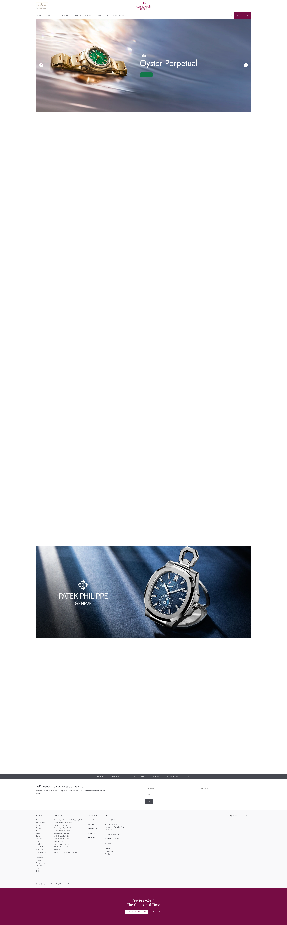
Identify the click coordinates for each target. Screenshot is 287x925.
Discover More (43, 672)
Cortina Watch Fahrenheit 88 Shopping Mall (68, 820)
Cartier (38, 836)
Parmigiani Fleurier (42, 863)
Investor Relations (113, 834)
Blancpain (39, 828)
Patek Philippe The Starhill (62, 839)
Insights (77, 16)
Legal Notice (110, 820)
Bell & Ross (39, 825)
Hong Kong (172, 776)
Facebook (108, 843)
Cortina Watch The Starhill (62, 831)
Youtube (107, 854)
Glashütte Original (42, 847)
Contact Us (242, 15)
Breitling (38, 833)
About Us (91, 833)
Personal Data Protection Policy (115, 827)
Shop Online (119, 16)
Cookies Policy (109, 830)
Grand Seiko (40, 849)
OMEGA (38, 860)
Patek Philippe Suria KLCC (62, 836)
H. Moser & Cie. (41, 852)
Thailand (130, 776)
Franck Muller (40, 844)
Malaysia (116, 776)
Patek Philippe (63, 16)
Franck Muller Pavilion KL (62, 833)
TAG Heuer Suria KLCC (61, 844)
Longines (39, 855)
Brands (40, 16)
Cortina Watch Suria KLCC (62, 828)
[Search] (231, 15)
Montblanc (39, 858)
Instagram (108, 846)
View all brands (241, 262)
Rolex (50, 16)
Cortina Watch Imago (60, 825)
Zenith (38, 871)
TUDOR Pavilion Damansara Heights (65, 852)
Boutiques (89, 16)
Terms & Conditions (111, 824)
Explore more (42, 246)
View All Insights (241, 456)
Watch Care (103, 16)
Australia (157, 776)
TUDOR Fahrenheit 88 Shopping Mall (66, 847)
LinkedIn (107, 849)
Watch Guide (93, 824)
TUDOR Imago (58, 849)
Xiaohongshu (109, 851)
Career (107, 815)
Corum (38, 841)
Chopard (39, 839)
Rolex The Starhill (59, 841)
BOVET (38, 831)
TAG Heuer (39, 866)
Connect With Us (112, 839)
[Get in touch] (283, 921)
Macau (187, 776)
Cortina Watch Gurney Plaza (63, 823)
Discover (146, 75)
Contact (91, 838)
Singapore (102, 776)
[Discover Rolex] (234, 5)
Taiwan (143, 776)
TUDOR (38, 868)
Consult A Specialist (136, 912)
